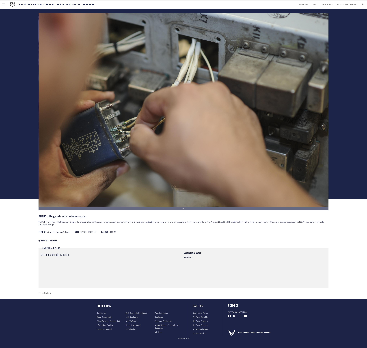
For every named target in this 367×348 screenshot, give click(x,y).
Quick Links (104, 306)
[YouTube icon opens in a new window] (245, 316)
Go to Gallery (45, 293)
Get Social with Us (237, 312)
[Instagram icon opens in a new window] (234, 316)
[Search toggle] (362, 4)
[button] (3, 4)
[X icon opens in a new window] (240, 315)
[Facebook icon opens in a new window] (229, 316)
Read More (188, 257)
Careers (198, 306)
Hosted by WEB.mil (183, 338)
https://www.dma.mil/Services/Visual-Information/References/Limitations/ (244, 264)
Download (44, 240)
